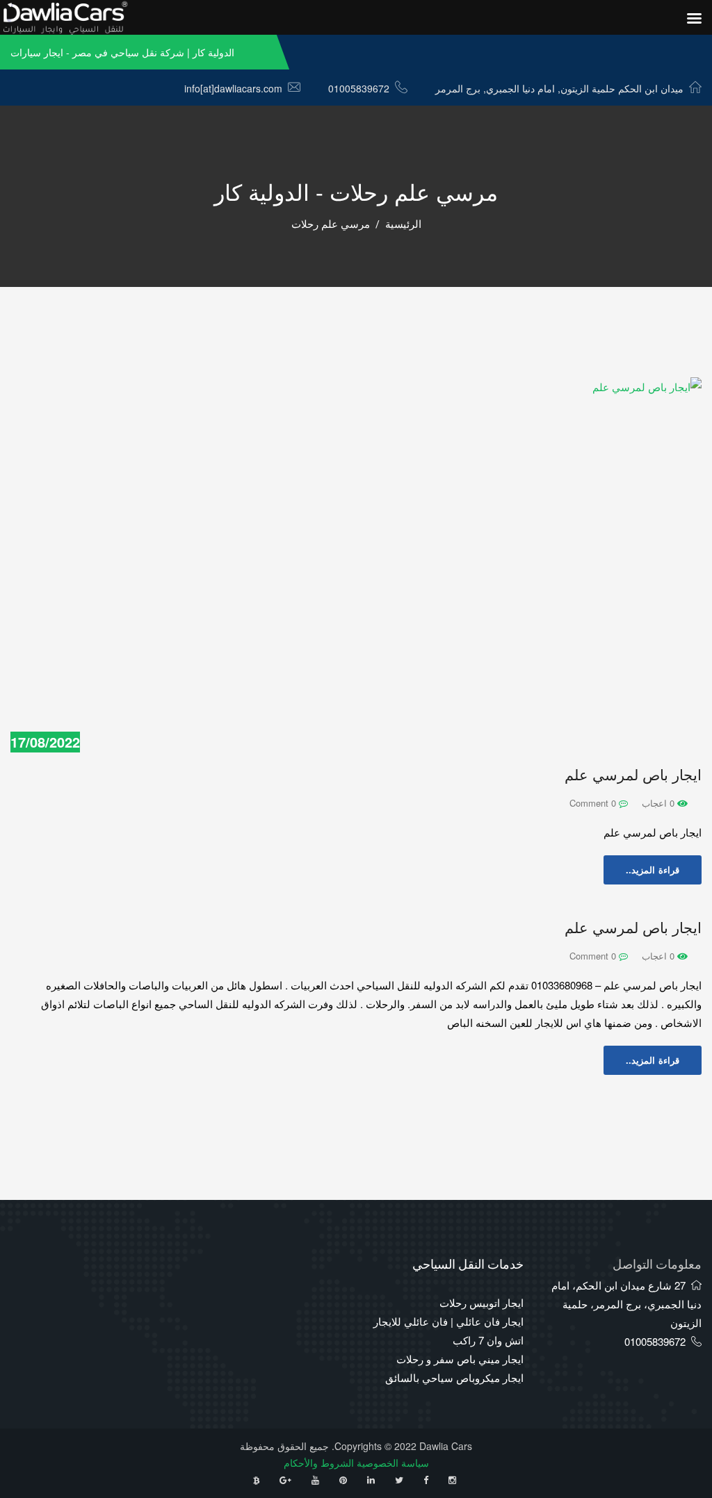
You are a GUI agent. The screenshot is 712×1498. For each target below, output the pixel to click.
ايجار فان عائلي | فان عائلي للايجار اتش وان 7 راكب (448, 1330)
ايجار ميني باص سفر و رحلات (460, 1358)
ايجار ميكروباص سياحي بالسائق (454, 1377)
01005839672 (358, 88)
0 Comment (594, 802)
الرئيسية (403, 224)
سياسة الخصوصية (393, 1463)
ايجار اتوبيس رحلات (481, 1302)
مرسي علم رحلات (330, 224)
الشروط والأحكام (319, 1463)
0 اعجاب (659, 802)
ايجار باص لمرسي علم (633, 775)
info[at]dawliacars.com (233, 88)
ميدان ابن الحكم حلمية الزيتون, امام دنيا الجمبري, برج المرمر (559, 88)
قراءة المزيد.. (652, 869)
